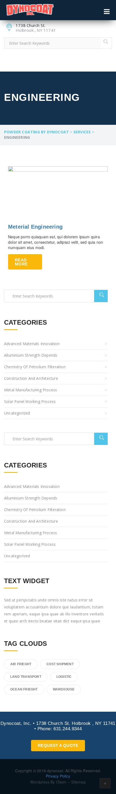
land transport (25, 677)
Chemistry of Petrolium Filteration (35, 366)
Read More (21, 262)
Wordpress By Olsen (48, 782)
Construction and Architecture (31, 378)
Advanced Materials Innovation (32, 343)
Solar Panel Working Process (30, 401)
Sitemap (78, 782)
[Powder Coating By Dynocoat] (29, 10)
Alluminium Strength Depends (30, 355)
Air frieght (20, 664)
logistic (64, 677)
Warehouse (64, 689)
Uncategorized (17, 413)
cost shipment (60, 664)
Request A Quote (58, 745)
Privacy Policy (58, 776)
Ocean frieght (24, 689)
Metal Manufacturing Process (30, 389)
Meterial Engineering (35, 227)
